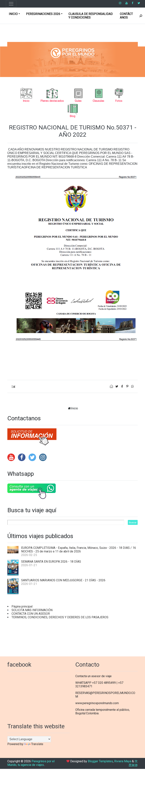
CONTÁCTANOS (126, 15)
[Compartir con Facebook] (122, 386)
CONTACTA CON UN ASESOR (31, 613)
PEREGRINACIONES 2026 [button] (43, 14)
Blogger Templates (100, 761)
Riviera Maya (122, 761)
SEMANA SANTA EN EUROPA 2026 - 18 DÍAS (51, 561)
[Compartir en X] (117, 386)
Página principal (22, 606)
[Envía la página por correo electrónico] (12, 386)
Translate (37, 744)
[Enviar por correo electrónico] (111, 386)
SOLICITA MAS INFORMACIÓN (32, 610)
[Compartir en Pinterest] (127, 386)
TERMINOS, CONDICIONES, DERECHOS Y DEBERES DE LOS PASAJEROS (60, 617)
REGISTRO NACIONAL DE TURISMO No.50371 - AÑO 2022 (72, 131)
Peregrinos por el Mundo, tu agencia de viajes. (31, 763)
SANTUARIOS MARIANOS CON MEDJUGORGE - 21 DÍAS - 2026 (63, 580)
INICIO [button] (13, 14)
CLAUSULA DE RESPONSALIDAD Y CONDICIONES (91, 15)
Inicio (74, 408)
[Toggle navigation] (11, 4)
